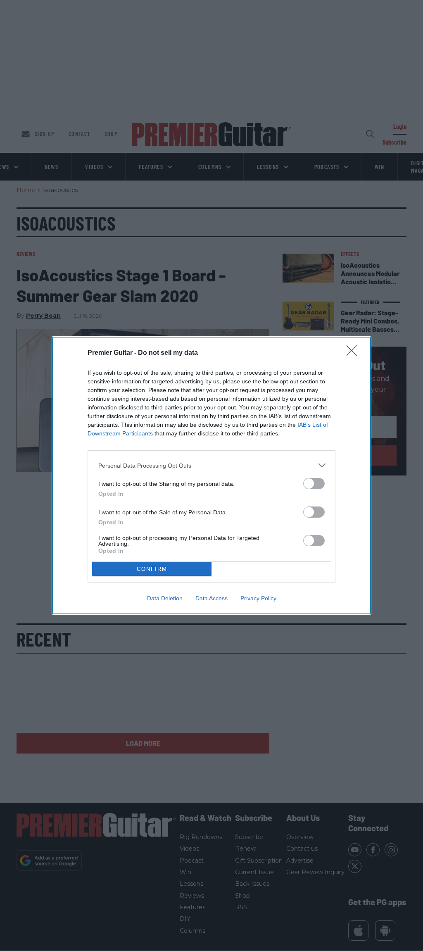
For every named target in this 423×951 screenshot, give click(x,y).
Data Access (211, 598)
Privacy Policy (258, 598)
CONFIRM (152, 569)
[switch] (314, 483)
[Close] (354, 353)
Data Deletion (165, 598)
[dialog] (211, 475)
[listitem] (211, 465)
